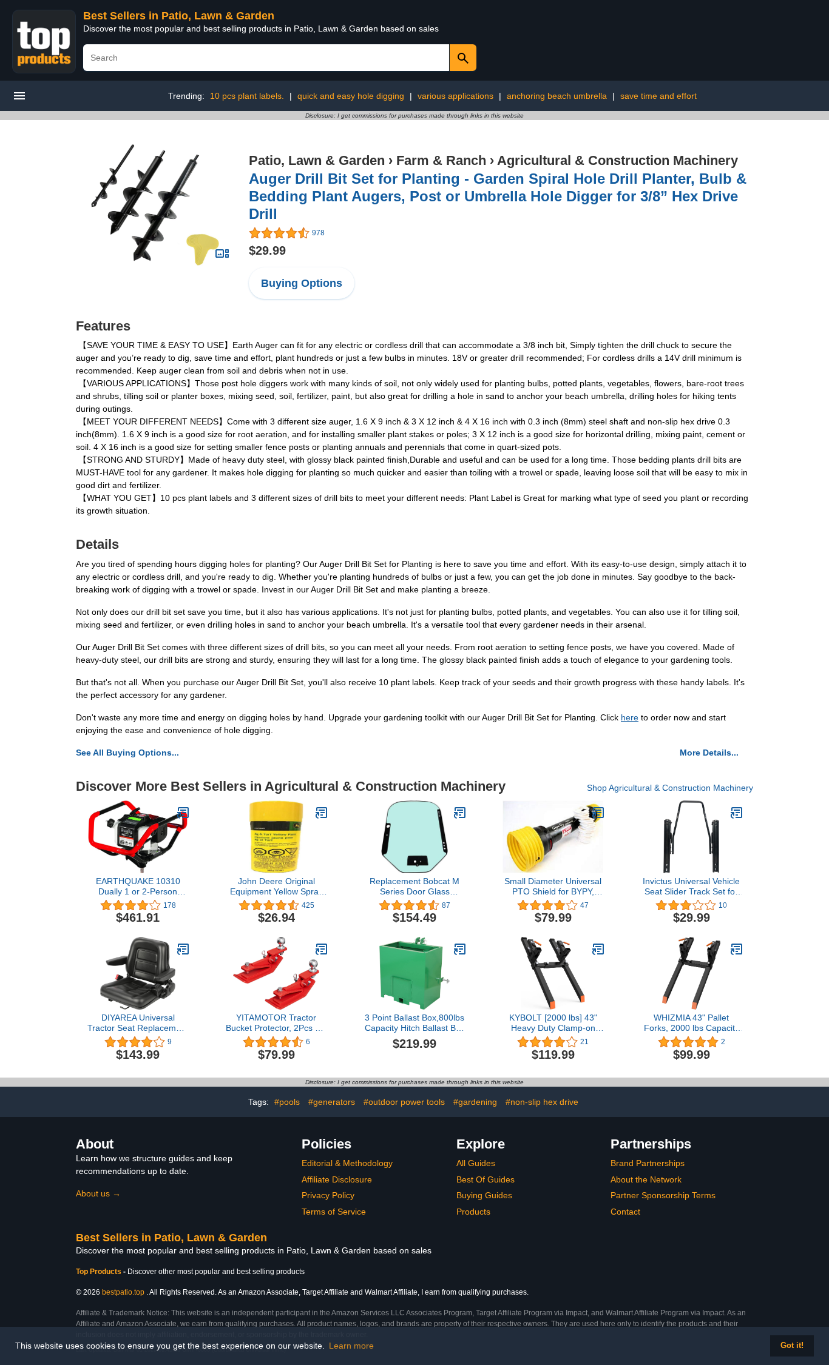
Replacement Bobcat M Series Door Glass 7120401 (414, 886)
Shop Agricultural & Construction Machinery (670, 788)
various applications (455, 96)
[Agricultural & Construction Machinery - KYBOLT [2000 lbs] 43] (598, 949)
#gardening (475, 1102)
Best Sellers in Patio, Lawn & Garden (178, 16)
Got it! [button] (792, 1345)
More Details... (709, 752)
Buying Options (301, 283)
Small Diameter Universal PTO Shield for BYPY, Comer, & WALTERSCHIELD (552, 886)
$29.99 (267, 250)
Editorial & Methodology (347, 1163)
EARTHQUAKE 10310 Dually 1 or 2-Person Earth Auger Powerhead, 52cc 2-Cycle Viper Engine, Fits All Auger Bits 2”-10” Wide (138, 886)
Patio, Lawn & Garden (317, 160)
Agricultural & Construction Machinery (617, 160)
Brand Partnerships (648, 1163)
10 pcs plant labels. (247, 96)
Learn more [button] (351, 1345)
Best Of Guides (485, 1179)
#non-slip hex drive (542, 1102)
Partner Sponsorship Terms (663, 1195)
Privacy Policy (328, 1195)
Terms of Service (334, 1211)
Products (473, 1211)
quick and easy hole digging (350, 96)
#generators (331, 1102)
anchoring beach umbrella (557, 96)
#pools (287, 1102)
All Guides (475, 1163)
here (629, 717)
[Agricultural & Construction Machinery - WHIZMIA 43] (737, 949)
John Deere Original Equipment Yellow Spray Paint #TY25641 (276, 886)
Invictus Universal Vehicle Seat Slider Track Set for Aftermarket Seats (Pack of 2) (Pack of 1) (691, 886)
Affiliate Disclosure (337, 1179)
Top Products (99, 1271)
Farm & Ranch (441, 160)
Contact (625, 1211)
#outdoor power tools (404, 1102)
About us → (98, 1193)
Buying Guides (484, 1195)
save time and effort (658, 96)
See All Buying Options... (127, 752)
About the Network (646, 1179)
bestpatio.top (123, 1292)
